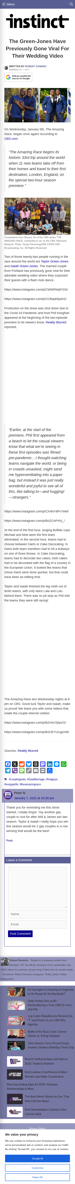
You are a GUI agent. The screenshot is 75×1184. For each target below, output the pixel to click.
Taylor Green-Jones (54, 261)
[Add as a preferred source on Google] (18, 77)
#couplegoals (17, 779)
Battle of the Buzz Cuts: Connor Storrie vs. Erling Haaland (47, 1033)
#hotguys (51, 779)
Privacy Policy (37, 1128)
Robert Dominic (36, 66)
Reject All (37, 1177)
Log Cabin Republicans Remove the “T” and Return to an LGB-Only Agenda (50, 1020)
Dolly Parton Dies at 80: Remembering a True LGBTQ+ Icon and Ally (50, 1005)
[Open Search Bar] (71, 4)
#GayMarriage (36, 779)
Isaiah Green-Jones (24, 266)
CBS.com (11, 138)
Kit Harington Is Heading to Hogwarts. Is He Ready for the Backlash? (51, 991)
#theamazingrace (30, 784)
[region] (37, 1156)
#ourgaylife (11, 784)
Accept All (37, 1158)
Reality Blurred (56, 322)
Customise (37, 1167)
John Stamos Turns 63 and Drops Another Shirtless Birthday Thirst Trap (51, 1045)
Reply (9, 840)
